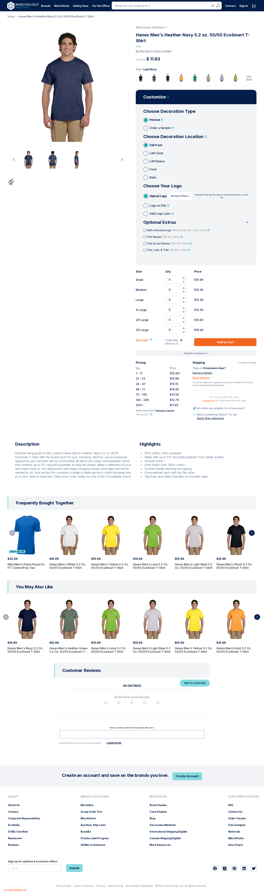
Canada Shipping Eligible (167, 838)
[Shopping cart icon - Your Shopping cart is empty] (255, 10)
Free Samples (239, 824)
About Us (16, 805)
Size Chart (142, 339)
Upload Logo (158, 196)
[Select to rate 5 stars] (158, 702)
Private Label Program (96, 838)
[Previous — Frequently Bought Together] (12, 533)
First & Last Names (167, 243)
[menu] (24, 822)
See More (249, 78)
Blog (154, 818)
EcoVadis (16, 824)
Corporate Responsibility (26, 818)
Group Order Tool (93, 811)
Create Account (187, 776)
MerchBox (89, 805)
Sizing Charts (63, 885)
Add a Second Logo (176, 230)
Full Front (156, 145)
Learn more (113, 743)
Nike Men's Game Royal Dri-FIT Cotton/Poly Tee (27, 566)
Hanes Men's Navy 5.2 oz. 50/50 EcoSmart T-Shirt (25, 649)
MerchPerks (238, 838)
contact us (208, 400)
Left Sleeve (157, 161)
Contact (230, 5)
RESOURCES (158, 796)
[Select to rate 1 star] (105, 702)
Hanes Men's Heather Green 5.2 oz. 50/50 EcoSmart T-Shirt (68, 651)
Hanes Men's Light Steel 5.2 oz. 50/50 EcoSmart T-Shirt (193, 566)
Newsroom (17, 838)
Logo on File (158, 205)
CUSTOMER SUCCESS (243, 796)
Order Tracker (239, 818)
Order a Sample (160, 128)
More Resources (162, 844)
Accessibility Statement (139, 885)
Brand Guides (160, 805)
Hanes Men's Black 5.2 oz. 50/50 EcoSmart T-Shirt (234, 566)
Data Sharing (115, 885)
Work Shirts (61, 5)
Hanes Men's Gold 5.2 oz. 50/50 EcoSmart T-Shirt (233, 649)
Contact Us (237, 811)
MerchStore (90, 818)
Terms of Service (84, 885)
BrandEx (87, 831)
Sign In (243, 5)
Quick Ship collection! (210, 418)
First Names (163, 236)
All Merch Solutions (94, 844)
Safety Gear (81, 5)
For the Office (101, 5)
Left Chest (156, 153)
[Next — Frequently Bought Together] (252, 533)
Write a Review (195, 683)
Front (153, 169)
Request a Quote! (165, 410)
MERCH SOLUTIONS (95, 796)
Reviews (15, 844)
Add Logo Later (160, 213)
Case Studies (160, 811)
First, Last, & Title (167, 249)
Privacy (101, 885)
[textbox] (132, 734)
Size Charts (237, 844)
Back (153, 177)
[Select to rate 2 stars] (118, 702)
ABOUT (13, 796)
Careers (15, 811)
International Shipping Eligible (170, 831)
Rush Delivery (201, 377)
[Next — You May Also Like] (257, 617)
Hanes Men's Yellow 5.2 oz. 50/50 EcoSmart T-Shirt (110, 566)
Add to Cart (225, 342)
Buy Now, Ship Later (95, 824)
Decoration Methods (164, 824)
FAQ (232, 805)
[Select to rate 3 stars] (132, 702)
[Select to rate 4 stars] (144, 702)
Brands (45, 5)
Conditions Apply (247, 363)
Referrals (236, 831)
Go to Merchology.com (15, 890)
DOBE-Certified (20, 831)
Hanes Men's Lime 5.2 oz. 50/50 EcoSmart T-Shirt (150, 566)
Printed (155, 120)
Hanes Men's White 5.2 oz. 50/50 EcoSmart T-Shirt (67, 566)
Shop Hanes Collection (150, 27)
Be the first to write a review (153, 51)
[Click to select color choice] (141, 78)
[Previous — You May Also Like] (6, 617)
